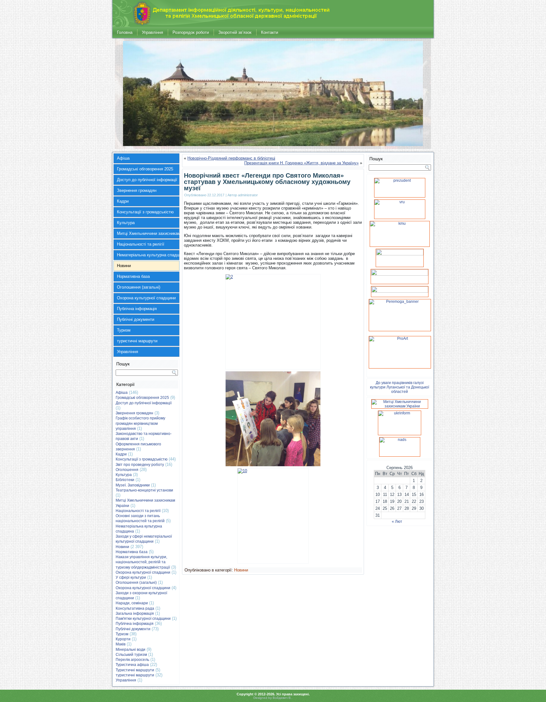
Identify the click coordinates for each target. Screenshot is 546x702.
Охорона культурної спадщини (146, 298)
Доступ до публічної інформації (147, 179)
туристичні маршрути (137, 341)
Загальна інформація (135, 613)
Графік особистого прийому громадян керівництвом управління (140, 423)
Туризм (123, 330)
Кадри (123, 201)
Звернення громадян (136, 190)
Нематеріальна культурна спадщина (148, 255)
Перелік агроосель (132, 659)
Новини (124, 265)
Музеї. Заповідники (133, 485)
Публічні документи (135, 319)
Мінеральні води (130, 649)
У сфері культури (131, 577)
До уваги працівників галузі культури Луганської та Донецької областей (399, 387)
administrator (248, 195)
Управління (152, 32)
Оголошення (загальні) (138, 287)
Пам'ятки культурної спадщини (143, 618)
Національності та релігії (140, 244)
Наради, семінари (132, 603)
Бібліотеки (125, 480)
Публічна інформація (137, 308)
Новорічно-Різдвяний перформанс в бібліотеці (231, 158)
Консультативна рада (135, 608)
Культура (126, 222)
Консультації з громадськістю (145, 212)
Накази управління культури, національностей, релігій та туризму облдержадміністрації (143, 562)
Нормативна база (133, 276)
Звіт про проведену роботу (140, 464)
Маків (120, 644)
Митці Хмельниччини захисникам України (148, 233)
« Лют (397, 521)
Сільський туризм (131, 654)
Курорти (123, 639)
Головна (124, 32)
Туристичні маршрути (135, 670)
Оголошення (127, 469)
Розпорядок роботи (191, 32)
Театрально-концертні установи (144, 490)
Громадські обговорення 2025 (145, 169)
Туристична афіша (132, 664)
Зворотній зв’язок (235, 32)
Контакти (269, 32)
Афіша (123, 158)
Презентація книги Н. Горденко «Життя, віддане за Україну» (301, 163)
